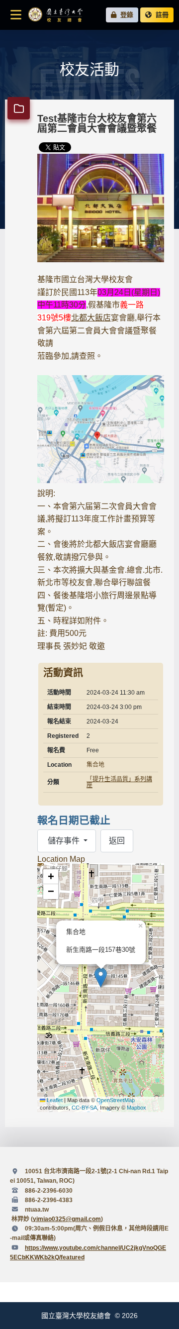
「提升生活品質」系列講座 (119, 782)
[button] (100, 977)
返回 (117, 840)
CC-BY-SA (84, 1108)
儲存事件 (64, 840)
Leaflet (54, 1100)
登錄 (124, 14)
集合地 (95, 764)
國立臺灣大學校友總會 (55, 14)
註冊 (160, 14)
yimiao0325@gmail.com (67, 1219)
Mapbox (136, 1108)
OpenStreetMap (115, 1100)
